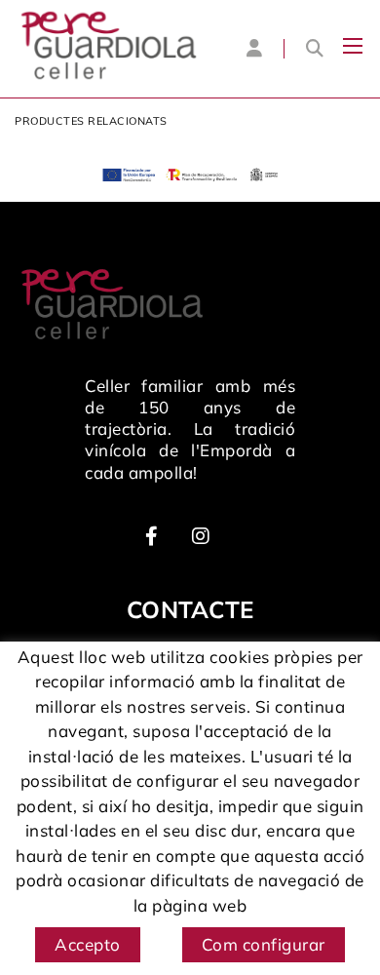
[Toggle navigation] (352, 45)
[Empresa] (109, 45)
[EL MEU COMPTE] (254, 48)
